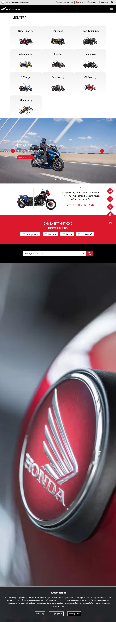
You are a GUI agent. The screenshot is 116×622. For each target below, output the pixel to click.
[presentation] (13, 151)
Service (69, 234)
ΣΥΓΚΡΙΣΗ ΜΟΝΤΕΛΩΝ (81, 205)
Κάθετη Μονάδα (32, 234)
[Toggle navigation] (112, 8)
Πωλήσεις (52, 234)
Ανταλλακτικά (86, 234)
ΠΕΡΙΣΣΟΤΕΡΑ (58, 607)
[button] (55, 179)
